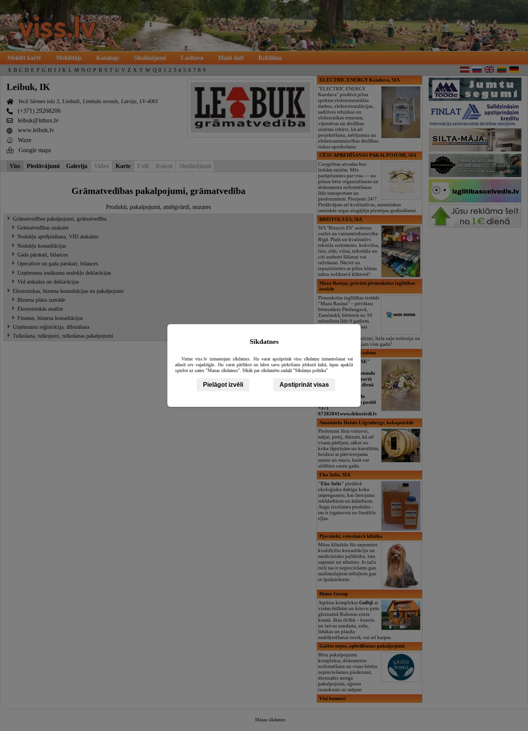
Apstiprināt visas (304, 384)
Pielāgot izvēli (223, 384)
